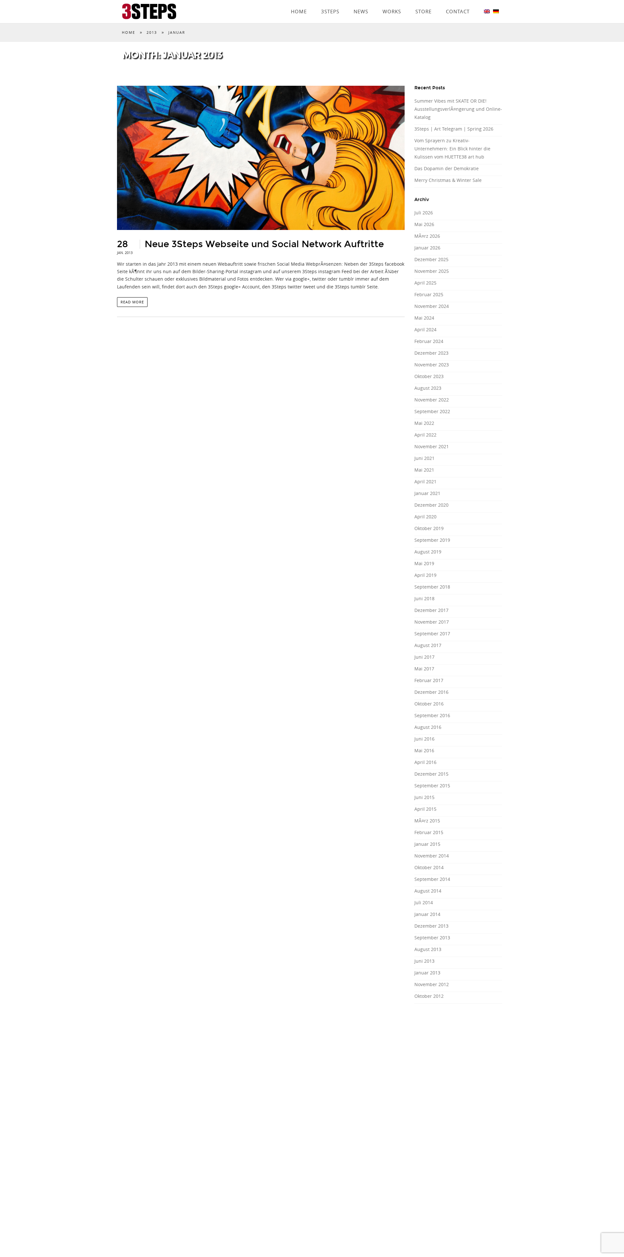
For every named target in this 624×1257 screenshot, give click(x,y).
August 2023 (427, 388)
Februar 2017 (428, 680)
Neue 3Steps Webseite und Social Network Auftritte (264, 244)
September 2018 (432, 587)
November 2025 (431, 271)
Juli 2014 (423, 902)
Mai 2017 (424, 669)
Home (299, 2)
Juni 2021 (424, 458)
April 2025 (425, 283)
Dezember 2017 (431, 610)
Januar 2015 (427, 844)
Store (423, 2)
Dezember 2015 (431, 774)
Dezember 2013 (431, 926)
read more (132, 301)
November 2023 (431, 365)
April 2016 (425, 762)
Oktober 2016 (429, 704)
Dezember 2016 (431, 692)
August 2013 (427, 949)
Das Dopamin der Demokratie (446, 168)
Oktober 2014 (429, 867)
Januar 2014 (427, 914)
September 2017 (432, 633)
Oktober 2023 (429, 376)
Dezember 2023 (431, 353)
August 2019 (427, 552)
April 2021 (425, 481)
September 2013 (432, 937)
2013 (152, 32)
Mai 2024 (424, 318)
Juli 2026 (423, 213)
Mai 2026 (424, 224)
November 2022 (431, 400)
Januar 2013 (427, 973)
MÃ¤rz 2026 (427, 236)
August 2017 (427, 645)
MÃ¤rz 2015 (427, 821)
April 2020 (425, 517)
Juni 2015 (424, 797)
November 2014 (431, 856)
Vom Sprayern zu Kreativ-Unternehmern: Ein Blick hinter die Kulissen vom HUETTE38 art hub (452, 148)
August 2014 (427, 891)
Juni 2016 (424, 739)
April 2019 (425, 575)
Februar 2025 (428, 294)
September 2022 (432, 411)
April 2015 (425, 809)
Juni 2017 (424, 657)
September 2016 (432, 715)
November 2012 (431, 984)
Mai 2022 (424, 423)
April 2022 (425, 435)
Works (392, 2)
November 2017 (431, 622)
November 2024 (431, 306)
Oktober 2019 (429, 528)
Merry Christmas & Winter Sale (448, 180)
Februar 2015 (428, 832)
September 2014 (432, 879)
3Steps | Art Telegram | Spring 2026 (453, 129)
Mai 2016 (424, 750)
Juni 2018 (424, 598)
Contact (458, 2)
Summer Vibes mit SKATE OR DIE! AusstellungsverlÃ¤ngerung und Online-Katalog (458, 109)
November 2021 (431, 446)
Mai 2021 (424, 470)
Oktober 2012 (429, 996)
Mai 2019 (424, 563)
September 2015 (432, 785)
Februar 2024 (428, 341)
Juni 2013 (424, 961)
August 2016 (427, 727)
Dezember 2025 (431, 259)
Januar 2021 (427, 493)
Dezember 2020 (431, 505)
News (361, 2)
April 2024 (425, 329)
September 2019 (432, 540)
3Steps (330, 2)
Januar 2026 (427, 248)
